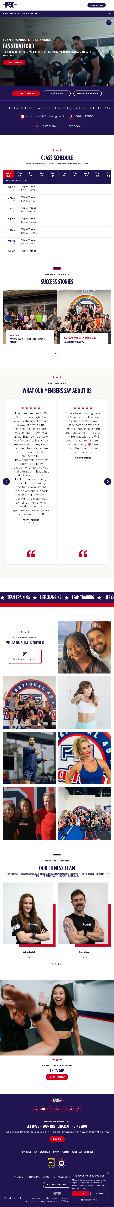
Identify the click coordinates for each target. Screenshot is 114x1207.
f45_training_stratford (25, 659)
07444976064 (85, 116)
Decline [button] (99, 1193)
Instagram (49, 126)
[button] (90, 1199)
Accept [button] (80, 1193)
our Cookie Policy (79, 1188)
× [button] (108, 1173)
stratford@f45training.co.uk (46, 116)
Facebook (73, 126)
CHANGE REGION (56, 1184)
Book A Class (13, 62)
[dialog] (90, 1187)
